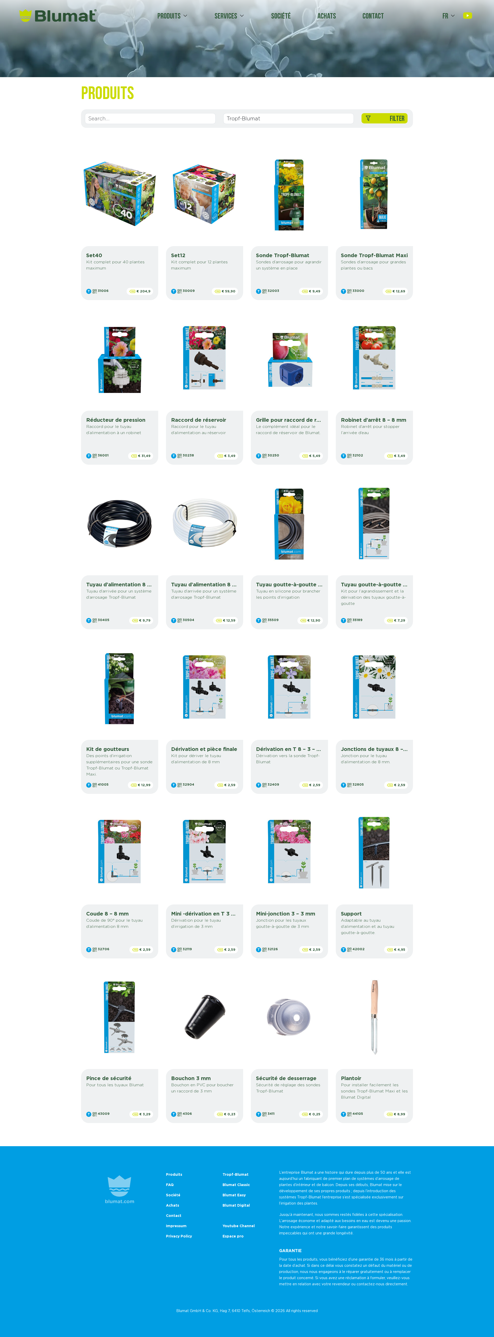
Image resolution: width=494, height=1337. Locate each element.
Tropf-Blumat (236, 1174)
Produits (169, 16)
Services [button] (226, 16)
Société (281, 16)
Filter (397, 118)
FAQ (170, 1185)
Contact (373, 16)
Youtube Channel (239, 1226)
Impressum (176, 1226)
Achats (326, 16)
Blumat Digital (236, 1205)
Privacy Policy (179, 1236)
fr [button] (445, 16)
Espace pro (233, 1236)
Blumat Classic (236, 1185)
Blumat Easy (234, 1195)
